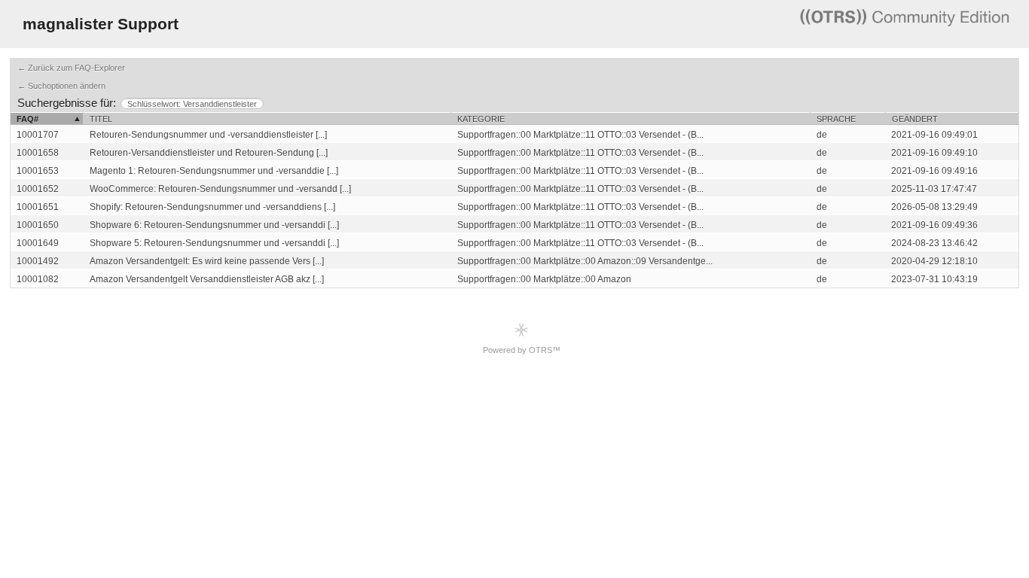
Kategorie (481, 118)
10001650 (38, 225)
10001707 (38, 134)
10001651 (38, 207)
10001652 (38, 189)
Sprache (836, 118)
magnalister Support (101, 23)
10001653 (38, 171)
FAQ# (27, 118)
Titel (101, 118)
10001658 (38, 153)
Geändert (915, 118)
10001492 (38, 261)
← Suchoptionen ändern (61, 85)
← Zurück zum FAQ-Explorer (71, 67)
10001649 (38, 243)
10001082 (38, 279)
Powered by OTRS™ (521, 349)
